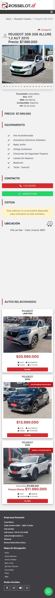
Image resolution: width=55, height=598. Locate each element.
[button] (6, 64)
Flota (7, 573)
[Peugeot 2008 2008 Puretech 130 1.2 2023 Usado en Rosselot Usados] (27, 466)
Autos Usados (10, 559)
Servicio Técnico (11, 566)
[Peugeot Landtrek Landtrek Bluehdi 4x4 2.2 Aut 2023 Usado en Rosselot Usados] (27, 334)
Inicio (8, 19)
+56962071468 (29, 193)
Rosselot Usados (22, 19)
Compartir (45, 29)
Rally (6, 577)
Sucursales (9, 570)
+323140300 (29, 185)
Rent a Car (9, 563)
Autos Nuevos (11, 556)
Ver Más (27, 369)
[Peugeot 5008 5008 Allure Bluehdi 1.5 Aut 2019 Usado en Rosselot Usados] (27, 400)
